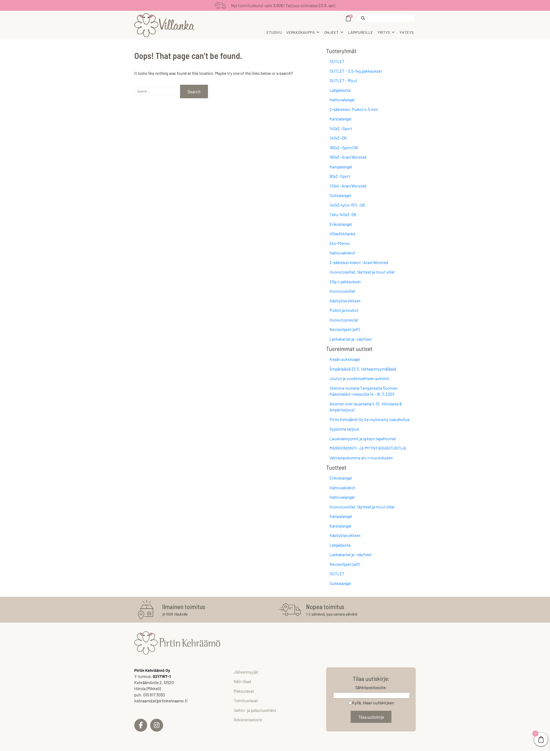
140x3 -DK (338, 137)
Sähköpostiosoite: (371, 687)
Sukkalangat (340, 195)
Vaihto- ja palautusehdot (255, 710)
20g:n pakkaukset (345, 281)
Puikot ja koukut (344, 310)
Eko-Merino (340, 243)
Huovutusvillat (342, 291)
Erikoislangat (341, 224)
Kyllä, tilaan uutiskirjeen (373, 702)
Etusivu (274, 32)
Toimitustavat (246, 700)
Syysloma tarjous (344, 428)
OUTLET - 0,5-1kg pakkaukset (356, 71)
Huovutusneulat (344, 319)
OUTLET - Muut (343, 80)
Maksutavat (244, 691)
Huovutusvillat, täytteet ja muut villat (362, 271)
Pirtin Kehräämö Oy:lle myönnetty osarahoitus (370, 419)
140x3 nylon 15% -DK (347, 205)
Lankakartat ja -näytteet (351, 339)
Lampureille (360, 32)
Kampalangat (341, 166)
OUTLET (337, 61)
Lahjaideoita (340, 90)
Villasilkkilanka (342, 233)
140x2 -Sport (341, 128)
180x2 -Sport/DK (344, 147)
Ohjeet (331, 32)
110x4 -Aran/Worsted (348, 185)
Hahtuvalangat (342, 99)
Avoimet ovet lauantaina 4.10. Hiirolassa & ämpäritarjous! (366, 406)
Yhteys (406, 32)
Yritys (383, 32)
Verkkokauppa (300, 32)
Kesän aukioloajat (345, 359)
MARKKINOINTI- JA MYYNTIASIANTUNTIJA (368, 448)
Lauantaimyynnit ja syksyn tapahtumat (363, 438)
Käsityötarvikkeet (345, 300)
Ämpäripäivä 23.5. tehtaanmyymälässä (363, 368)
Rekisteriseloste (248, 719)
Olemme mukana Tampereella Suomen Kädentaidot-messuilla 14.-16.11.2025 (363, 391)
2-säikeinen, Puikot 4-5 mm (354, 109)
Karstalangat (340, 118)
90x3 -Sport (340, 176)
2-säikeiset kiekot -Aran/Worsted (359, 262)
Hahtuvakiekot (342, 252)
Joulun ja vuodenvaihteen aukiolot (359, 378)
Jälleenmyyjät (246, 671)
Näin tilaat (242, 681)
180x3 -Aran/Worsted (348, 157)
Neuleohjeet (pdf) (345, 329)
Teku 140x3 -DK (343, 214)
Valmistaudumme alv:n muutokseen (361, 457)
